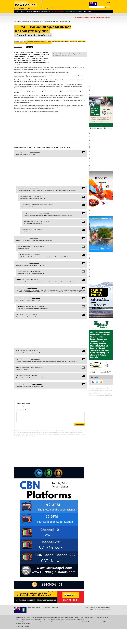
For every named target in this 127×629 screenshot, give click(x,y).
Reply (83, 152)
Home (17, 11)
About (90, 11)
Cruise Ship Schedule (45, 607)
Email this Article (18, 47)
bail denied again (24, 43)
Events (37, 607)
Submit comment (79, 424)
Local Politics (45, 11)
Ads (85, 11)
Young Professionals (32, 11)
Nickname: (20, 407)
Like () (33, 152)
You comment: (21, 410)
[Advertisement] (50, 128)
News (22, 11)
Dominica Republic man (45, 43)
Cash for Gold (73, 41)
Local (49, 41)
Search (106, 7)
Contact (108, 2)
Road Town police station (58, 41)
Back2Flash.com (106, 609)
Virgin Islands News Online (27, 21)
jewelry (67, 41)
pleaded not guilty (34, 43)
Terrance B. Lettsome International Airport (36, 41)
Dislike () (37, 152)
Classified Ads (54, 607)
